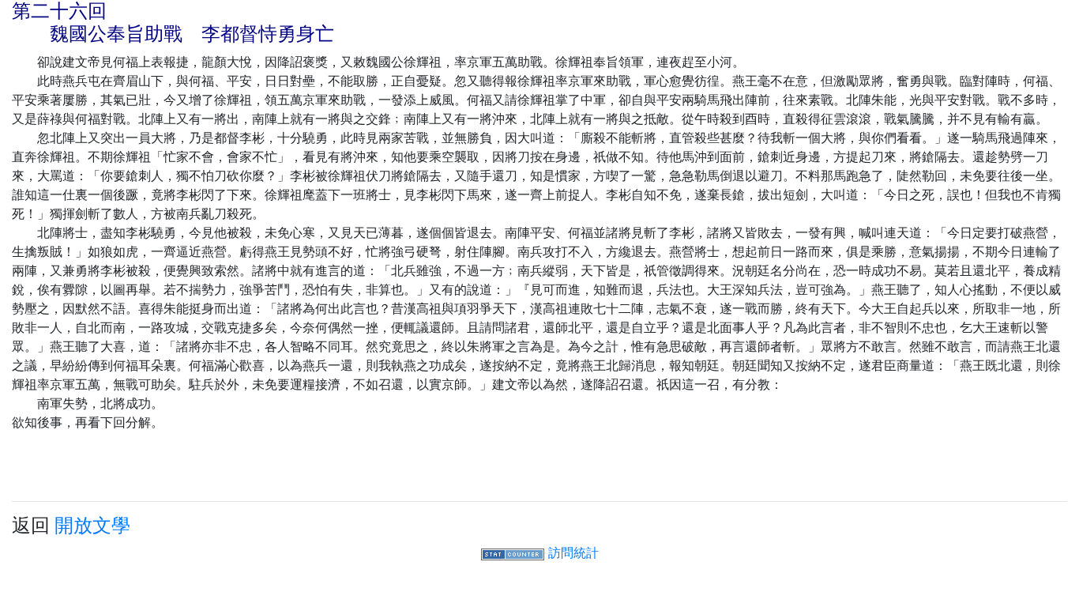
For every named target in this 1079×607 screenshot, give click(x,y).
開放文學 (92, 525)
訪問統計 (573, 552)
